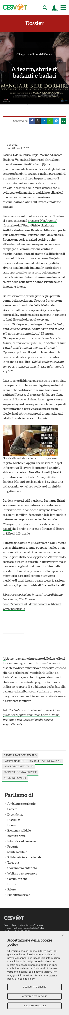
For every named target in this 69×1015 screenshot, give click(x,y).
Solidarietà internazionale (24, 857)
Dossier (34, 23)
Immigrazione (16, 835)
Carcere (12, 809)
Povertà (12, 846)
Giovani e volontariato (22, 868)
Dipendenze (15, 814)
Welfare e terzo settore (22, 873)
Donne (11, 825)
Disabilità (13, 819)
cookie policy (27, 978)
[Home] (13, 7)
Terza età (13, 862)
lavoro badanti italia (18, 766)
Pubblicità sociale (18, 894)
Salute (11, 889)
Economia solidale (19, 830)
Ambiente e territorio (21, 803)
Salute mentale (17, 852)
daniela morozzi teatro (20, 755)
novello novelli (15, 778)
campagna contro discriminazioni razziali (32, 761)
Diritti (11, 884)
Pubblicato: (12, 145)
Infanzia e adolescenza (21, 841)
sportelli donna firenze (20, 772)
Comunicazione (17, 878)
